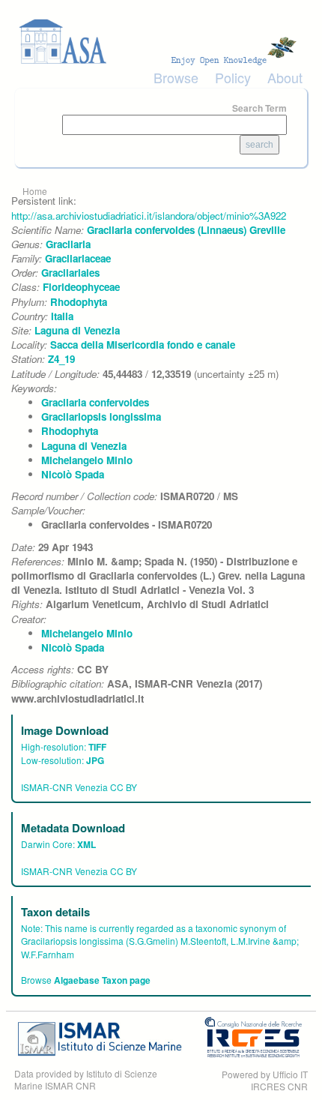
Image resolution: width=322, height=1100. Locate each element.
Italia (62, 316)
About (285, 77)
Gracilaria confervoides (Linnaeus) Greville (186, 230)
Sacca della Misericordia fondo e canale (142, 344)
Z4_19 (61, 359)
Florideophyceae (81, 287)
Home (34, 190)
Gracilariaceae (78, 258)
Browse (176, 77)
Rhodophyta (78, 302)
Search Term (259, 108)
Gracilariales (70, 272)
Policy (233, 77)
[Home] (161, 41)
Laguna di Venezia (77, 330)
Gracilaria (68, 244)
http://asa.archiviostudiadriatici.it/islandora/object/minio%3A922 (148, 215)
